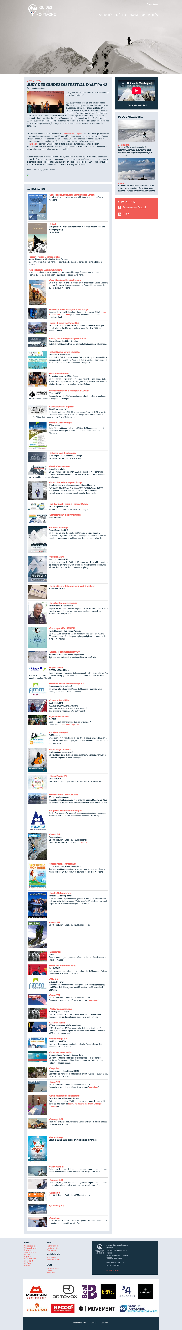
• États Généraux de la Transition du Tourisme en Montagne (68, 504)
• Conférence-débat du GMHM (59, 700)
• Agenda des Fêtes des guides (59, 716)
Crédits (93, 1322)
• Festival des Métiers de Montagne (60, 422)
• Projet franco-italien (56, 667)
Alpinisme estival (29, 1246)
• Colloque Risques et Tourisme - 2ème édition (64, 352)
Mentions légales (79, 1322)
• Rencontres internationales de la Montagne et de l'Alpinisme (69, 390)
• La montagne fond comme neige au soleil (63, 603)
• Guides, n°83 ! (54, 995)
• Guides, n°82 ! (54, 1082)
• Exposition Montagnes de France (60, 893)
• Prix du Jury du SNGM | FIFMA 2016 (62, 628)
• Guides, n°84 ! (54, 922)
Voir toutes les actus (53, 1259)
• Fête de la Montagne (56, 1137)
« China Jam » (32, 144)
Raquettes (27, 1256)
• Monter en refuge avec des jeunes (60, 1009)
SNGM (134, 15)
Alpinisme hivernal (30, 1248)
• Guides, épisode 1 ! (56, 1180)
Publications (51, 1272)
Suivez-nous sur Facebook (134, 207)
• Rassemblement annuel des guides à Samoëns (65, 280)
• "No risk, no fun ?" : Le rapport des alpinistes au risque (67, 338)
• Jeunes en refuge (55, 952)
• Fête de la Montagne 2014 (58, 1038)
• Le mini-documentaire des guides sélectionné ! (64, 1095)
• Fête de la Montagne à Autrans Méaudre (62, 864)
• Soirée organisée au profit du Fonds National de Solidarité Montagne (71, 195)
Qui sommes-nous (53, 1268)
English (149, 4)
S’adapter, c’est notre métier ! (137, 105)
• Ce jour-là (52, 224)
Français (155, 4)
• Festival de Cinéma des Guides (59, 466)
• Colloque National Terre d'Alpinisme (61, 406)
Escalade (27, 1254)
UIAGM (49, 1270)
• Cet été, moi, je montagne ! (58, 732)
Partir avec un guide (53, 1246)
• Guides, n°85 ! (54, 834)
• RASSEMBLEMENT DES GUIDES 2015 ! (63, 794)
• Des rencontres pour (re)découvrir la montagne (65, 515)
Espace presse (51, 1257)
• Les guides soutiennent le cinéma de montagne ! (65, 810)
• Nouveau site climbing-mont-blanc (61, 1052)
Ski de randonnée (123, 145)
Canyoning (27, 1250)
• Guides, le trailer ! (55, 1218)
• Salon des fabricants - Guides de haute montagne (45, 270)
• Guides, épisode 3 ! (56, 1119)
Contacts (104, 1322)
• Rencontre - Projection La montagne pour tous (44, 257)
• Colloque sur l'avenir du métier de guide (62, 453)
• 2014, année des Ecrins (57, 1022)
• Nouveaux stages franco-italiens (60, 749)
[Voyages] (136, 170)
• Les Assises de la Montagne (58, 527)
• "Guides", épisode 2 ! (56, 1166)
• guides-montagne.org (56, 1205)
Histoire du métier (53, 1248)
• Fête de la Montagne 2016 (58, 776)
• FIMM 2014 (53, 979)
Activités (105, 15)
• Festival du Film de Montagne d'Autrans (62, 965)
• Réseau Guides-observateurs (59, 373)
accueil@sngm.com (112, 1270)
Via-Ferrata (27, 1263)
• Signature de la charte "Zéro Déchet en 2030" (64, 323)
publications (82, 842)
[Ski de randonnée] (136, 132)
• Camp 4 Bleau (54, 1068)
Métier (121, 15)
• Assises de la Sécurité (56, 557)
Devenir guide (51, 1250)
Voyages (121, 183)
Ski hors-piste (28, 1261)
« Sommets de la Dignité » (73, 133)
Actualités (149, 15)
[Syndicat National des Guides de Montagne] (42, 10)
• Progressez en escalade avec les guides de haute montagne (68, 309)
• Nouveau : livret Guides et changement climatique (65, 482)
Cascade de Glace (30, 1252)
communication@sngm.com (68, 724)
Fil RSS (126, 214)
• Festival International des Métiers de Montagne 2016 (66, 683)
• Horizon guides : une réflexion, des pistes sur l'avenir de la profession (72, 586)
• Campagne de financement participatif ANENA (64, 652)
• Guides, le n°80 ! (55, 1193)
